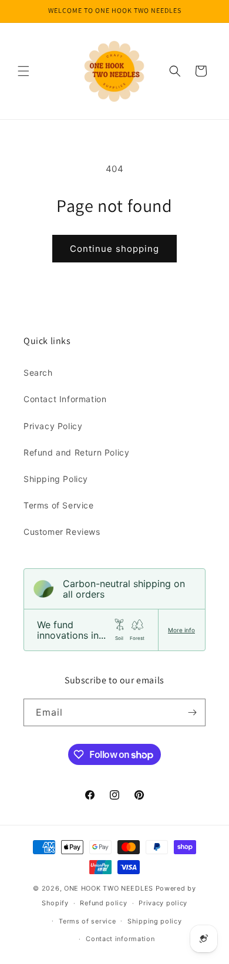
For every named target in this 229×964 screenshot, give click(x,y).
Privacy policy (163, 903)
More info (181, 629)
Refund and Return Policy (76, 452)
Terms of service (87, 921)
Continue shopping (114, 248)
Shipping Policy (55, 479)
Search (38, 372)
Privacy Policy (52, 426)
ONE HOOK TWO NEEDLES (108, 888)
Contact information (120, 939)
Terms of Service (58, 505)
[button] (23, 71)
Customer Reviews (61, 532)
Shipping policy (154, 921)
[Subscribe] (192, 712)
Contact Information (64, 399)
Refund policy (103, 903)
